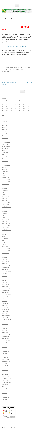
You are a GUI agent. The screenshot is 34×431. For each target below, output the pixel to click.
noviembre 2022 (6, 203)
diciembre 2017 (6, 313)
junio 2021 (4, 236)
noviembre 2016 (6, 336)
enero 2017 (5, 332)
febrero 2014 (5, 397)
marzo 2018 (5, 307)
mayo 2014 (5, 391)
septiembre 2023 (6, 186)
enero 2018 (5, 311)
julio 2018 (4, 299)
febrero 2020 (5, 261)
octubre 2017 (5, 317)
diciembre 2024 (6, 163)
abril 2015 (4, 368)
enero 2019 (5, 286)
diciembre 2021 (6, 223)
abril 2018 (4, 305)
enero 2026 (5, 138)
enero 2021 (5, 246)
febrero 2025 (5, 159)
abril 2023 (4, 192)
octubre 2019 (5, 269)
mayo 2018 (5, 303)
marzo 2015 (5, 370)
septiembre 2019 (6, 271)
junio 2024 (4, 169)
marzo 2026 (5, 134)
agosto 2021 (5, 232)
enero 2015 (5, 374)
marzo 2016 (5, 349)
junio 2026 (4, 127)
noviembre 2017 (6, 315)
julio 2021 (4, 234)
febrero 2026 (5, 136)
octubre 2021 (5, 228)
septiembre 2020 (6, 255)
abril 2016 (4, 347)
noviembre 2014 (6, 378)
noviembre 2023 (6, 182)
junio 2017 (4, 322)
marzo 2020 (5, 259)
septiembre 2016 (6, 340)
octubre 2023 (5, 184)
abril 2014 (4, 393)
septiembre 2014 (6, 382)
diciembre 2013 (6, 401)
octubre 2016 (5, 338)
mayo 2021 (5, 238)
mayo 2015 (5, 366)
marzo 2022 (5, 217)
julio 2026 (4, 125)
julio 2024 (4, 167)
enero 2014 (5, 399)
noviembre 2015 (6, 357)
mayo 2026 (5, 129)
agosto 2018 (5, 297)
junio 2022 (4, 211)
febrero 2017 (5, 330)
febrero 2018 (5, 309)
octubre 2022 (5, 205)
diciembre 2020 (6, 249)
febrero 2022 (5, 219)
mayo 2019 (5, 278)
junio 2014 (4, 389)
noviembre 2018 (6, 290)
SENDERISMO (19, 69)
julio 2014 (4, 386)
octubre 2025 (5, 144)
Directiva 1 (9, 71)
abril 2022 (4, 215)
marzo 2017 (5, 328)
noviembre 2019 (6, 267)
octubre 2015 (5, 359)
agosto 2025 (5, 148)
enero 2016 (5, 353)
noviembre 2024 (6, 165)
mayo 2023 (5, 190)
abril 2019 (4, 280)
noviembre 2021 (6, 226)
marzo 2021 (5, 242)
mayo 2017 (5, 324)
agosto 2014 (5, 384)
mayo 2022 (5, 213)
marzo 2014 (5, 395)
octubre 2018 (5, 292)
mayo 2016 (5, 345)
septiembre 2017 (6, 320)
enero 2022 (5, 221)
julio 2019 (4, 274)
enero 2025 (5, 161)
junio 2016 (4, 343)
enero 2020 (5, 263)
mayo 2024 (5, 171)
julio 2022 (4, 209)
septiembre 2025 (6, 146)
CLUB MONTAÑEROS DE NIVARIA (17, 46)
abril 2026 (4, 131)
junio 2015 (4, 363)
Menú (17, 5)
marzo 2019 (5, 282)
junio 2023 (4, 188)
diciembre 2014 (6, 376)
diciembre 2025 (6, 140)
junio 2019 (4, 276)
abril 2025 (4, 154)
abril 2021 (4, 240)
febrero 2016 (5, 351)
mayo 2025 (5, 152)
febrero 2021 (5, 244)
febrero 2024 (5, 177)
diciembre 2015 (6, 355)
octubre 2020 (5, 253)
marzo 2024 (5, 175)
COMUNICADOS (11, 69)
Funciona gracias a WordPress (9, 428)
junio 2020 (4, 257)
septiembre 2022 (6, 207)
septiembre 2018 (6, 294)
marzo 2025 (5, 157)
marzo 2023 (5, 194)
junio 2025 (4, 150)
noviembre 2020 (6, 251)
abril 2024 (4, 173)
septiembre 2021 (6, 230)
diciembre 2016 (6, 334)
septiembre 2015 (6, 361)
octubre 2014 (5, 380)
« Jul (3, 115)
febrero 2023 (5, 196)
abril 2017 (4, 326)
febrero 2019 (5, 284)
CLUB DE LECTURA (26, 82)
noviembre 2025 (6, 142)
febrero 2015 (5, 372)
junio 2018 (4, 301)
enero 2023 (5, 198)
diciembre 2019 (6, 265)
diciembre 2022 (6, 200)
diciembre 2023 (6, 180)
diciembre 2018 (6, 288)
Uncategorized (19, 67)
